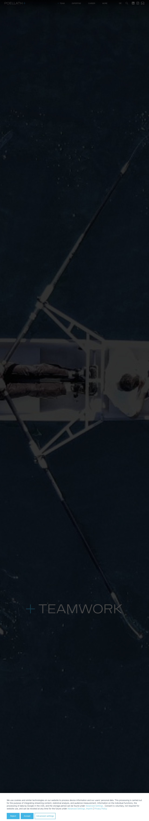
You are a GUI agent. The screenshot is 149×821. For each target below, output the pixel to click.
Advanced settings (45, 816)
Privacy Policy (100, 808)
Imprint (89, 808)
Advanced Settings (94, 806)
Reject (13, 816)
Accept (27, 816)
